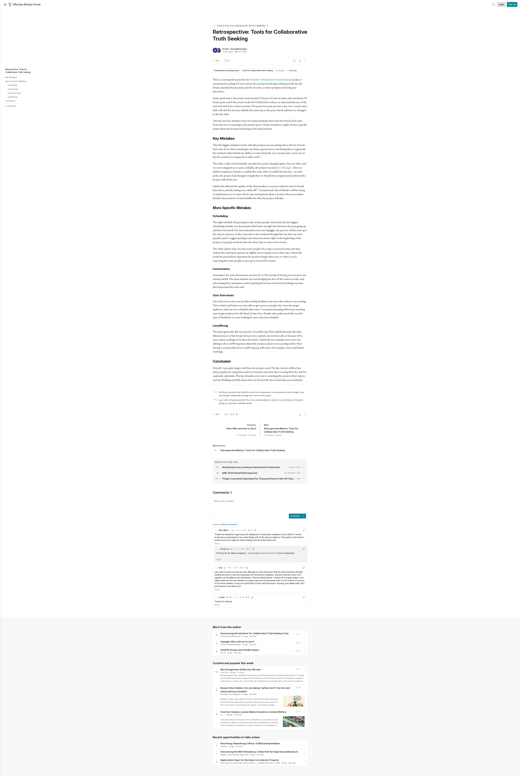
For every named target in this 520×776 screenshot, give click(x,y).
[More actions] (305, 61)
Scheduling (12, 85)
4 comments (10, 106)
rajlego (223, 755)
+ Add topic (292, 70)
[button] (216, 530)
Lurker (222, 597)
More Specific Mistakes (15, 81)
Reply (217, 543)
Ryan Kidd (244, 755)
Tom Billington (235, 694)
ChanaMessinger (238, 49)
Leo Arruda (289, 473)
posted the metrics (267, 553)
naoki (291, 467)
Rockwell (224, 694)
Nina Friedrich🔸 (250, 763)
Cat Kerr (223, 746)
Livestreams (13, 89)
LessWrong (13, 97)
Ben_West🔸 (224, 530)
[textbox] (259, 506)
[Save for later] (294, 61)
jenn (299, 478)
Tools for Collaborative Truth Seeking (270, 80)
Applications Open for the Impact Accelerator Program (249, 760)
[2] (257, 189)
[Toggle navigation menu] (5, 4)
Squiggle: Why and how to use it (237, 641)
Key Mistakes (11, 77)
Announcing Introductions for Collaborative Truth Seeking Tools (254, 633)
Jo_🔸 (222, 715)
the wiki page (284, 168)
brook (225, 49)
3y (233, 530)
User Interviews (14, 93)
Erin (220, 568)
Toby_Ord (224, 672)
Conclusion (10, 101)
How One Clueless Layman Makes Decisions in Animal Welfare (253, 711)
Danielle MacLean (265, 763)
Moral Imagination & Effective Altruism (240, 669)
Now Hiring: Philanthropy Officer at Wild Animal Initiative (250, 743)
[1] (260, 156)
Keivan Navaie (233, 755)
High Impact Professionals (231, 763)
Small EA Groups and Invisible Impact (239, 650)
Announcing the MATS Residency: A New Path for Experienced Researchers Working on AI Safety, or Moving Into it (281, 751)
